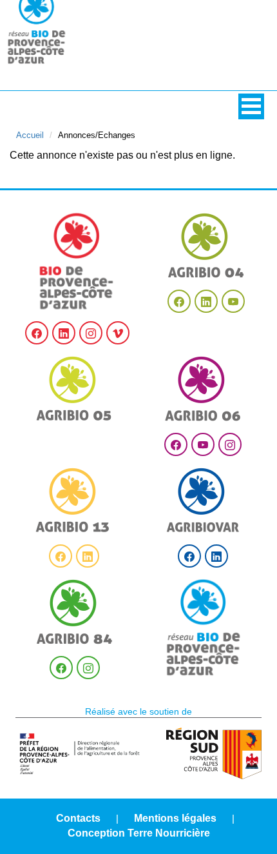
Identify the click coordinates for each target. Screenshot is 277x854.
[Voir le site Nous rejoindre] (204, 628)
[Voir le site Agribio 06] (203, 388)
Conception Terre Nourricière (139, 833)
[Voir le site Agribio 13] (74, 500)
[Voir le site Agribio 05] (74, 388)
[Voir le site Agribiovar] (203, 500)
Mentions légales (175, 818)
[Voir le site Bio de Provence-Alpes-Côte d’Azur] (77, 261)
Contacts (78, 818)
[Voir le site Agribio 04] (206, 245)
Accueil (30, 135)
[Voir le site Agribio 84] (74, 612)
